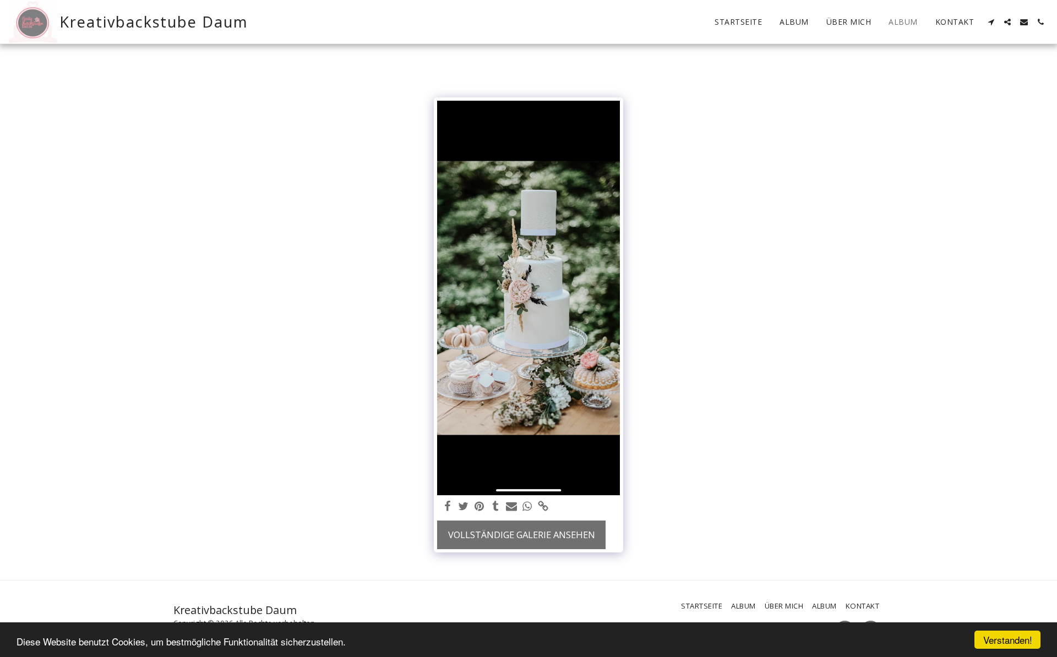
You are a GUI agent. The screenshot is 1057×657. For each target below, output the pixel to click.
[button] (991, 22)
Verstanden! (1007, 640)
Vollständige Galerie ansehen (521, 534)
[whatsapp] (527, 507)
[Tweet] (464, 507)
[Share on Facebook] (448, 507)
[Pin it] (479, 507)
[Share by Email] (511, 507)
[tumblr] (495, 507)
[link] (543, 507)
